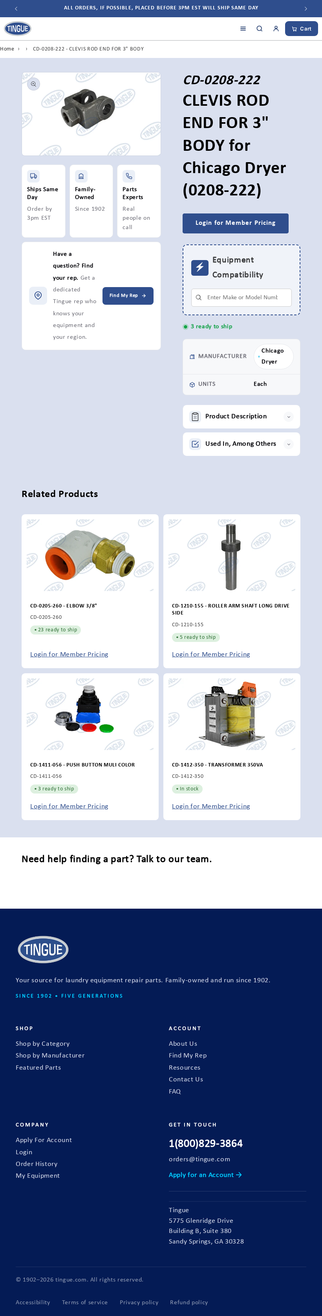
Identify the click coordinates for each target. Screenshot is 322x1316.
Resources (185, 1068)
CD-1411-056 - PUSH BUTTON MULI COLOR (82, 765)
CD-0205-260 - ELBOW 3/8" (63, 606)
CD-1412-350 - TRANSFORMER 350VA (217, 765)
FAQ (175, 1091)
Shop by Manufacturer (50, 1055)
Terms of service (85, 1303)
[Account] (276, 28)
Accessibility (33, 1303)
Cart (306, 28)
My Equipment (38, 1176)
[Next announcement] (306, 8)
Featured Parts (38, 1068)
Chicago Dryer (273, 356)
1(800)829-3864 (206, 1144)
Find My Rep (188, 1055)
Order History (37, 1164)
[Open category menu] (243, 28)
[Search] (259, 28)
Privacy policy (139, 1303)
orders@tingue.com (199, 1159)
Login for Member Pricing (69, 655)
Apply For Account (44, 1140)
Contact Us (186, 1079)
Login (24, 1152)
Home (7, 49)
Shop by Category (43, 1044)
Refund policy (189, 1303)
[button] (241, 416)
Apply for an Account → (205, 1175)
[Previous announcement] (16, 8)
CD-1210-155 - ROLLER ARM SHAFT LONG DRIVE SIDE (231, 609)
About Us (183, 1044)
